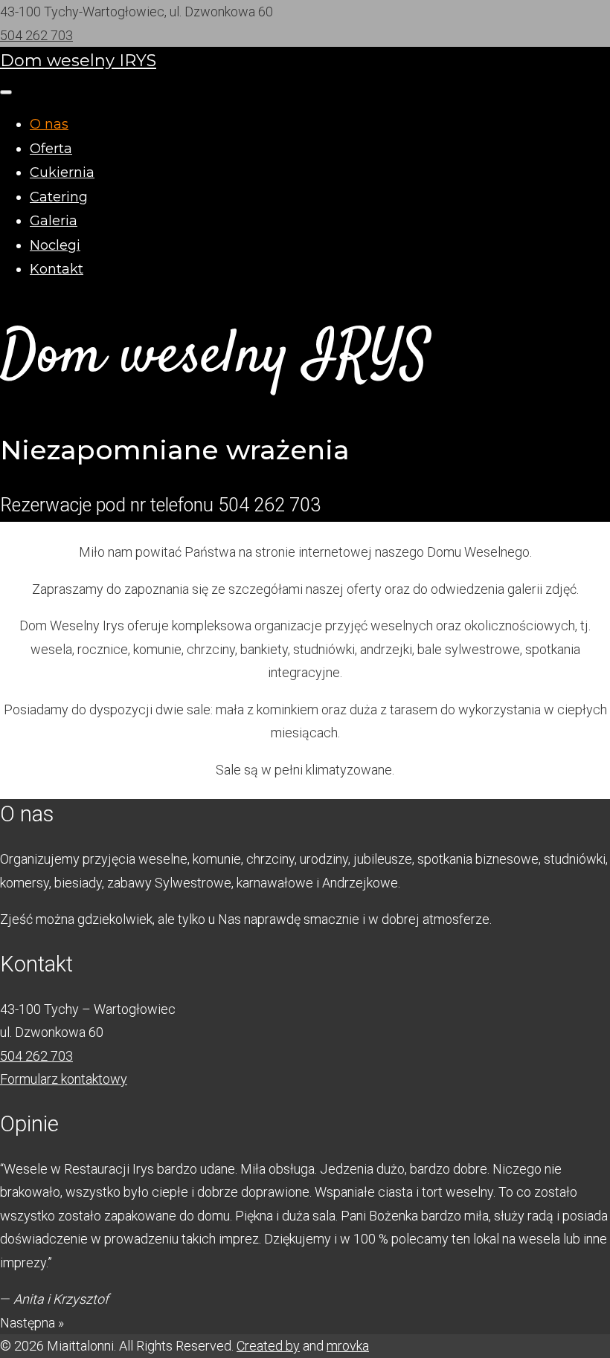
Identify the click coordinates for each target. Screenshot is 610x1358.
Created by (268, 1346)
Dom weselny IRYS (78, 61)
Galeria (53, 221)
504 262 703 (36, 35)
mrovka (348, 1346)
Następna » (32, 1322)
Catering (59, 197)
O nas (49, 124)
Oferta (51, 148)
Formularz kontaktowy (63, 1079)
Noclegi (55, 245)
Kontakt (56, 269)
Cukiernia (62, 172)
